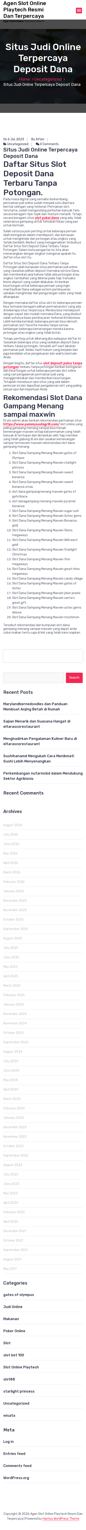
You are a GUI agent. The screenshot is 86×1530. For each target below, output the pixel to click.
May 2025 (10, 967)
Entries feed (14, 1454)
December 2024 (15, 1014)
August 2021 (12, 1259)
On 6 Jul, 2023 (13, 139)
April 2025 (10, 976)
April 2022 (10, 1222)
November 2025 (15, 910)
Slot (7, 1343)
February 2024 (14, 1108)
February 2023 (14, 1212)
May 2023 (10, 1193)
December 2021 (14, 1231)
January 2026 (13, 891)
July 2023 (10, 1174)
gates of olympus (18, 1295)
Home (24, 79)
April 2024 (10, 1089)
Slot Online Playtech (21, 1367)
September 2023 (15, 1155)
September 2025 (15, 929)
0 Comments (49, 144)
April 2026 (10, 863)
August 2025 (12, 938)
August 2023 (12, 1165)
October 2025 (13, 919)
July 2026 (10, 834)
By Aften (37, 139)
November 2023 (15, 1137)
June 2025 (11, 957)
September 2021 (15, 1250)
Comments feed (17, 1466)
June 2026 (11, 844)
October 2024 (13, 1033)
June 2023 (11, 1184)
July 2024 (10, 1061)
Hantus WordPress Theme (61, 1519)
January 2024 (13, 1118)
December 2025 (15, 901)
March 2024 (12, 1099)
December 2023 (15, 1127)
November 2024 (15, 1023)
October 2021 (13, 1240)
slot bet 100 (13, 1355)
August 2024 (12, 1052)
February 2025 (14, 995)
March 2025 (12, 986)
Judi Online (12, 1307)
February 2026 (14, 882)
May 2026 (10, 853)
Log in (8, 1442)
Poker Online (14, 1331)
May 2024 (10, 1080)
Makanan (11, 1319)
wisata (9, 1415)
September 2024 (15, 1042)
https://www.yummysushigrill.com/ (31, 424)
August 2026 (12, 825)
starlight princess (19, 1391)
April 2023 (10, 1203)
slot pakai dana (47, 218)
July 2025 (10, 948)
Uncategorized (48, 79)
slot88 (9, 1379)
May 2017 (10, 1269)
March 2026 (12, 872)
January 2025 (13, 1004)
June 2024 (11, 1070)
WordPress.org (16, 1478)
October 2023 (13, 1146)
